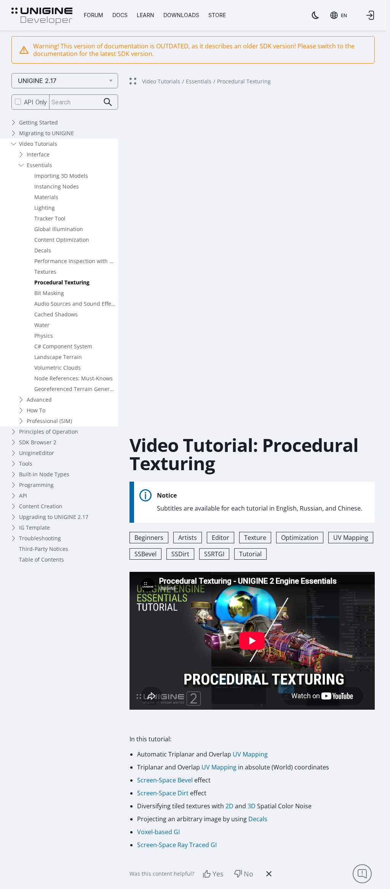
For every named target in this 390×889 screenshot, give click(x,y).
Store (217, 15)
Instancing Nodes (56, 186)
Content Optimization (61, 239)
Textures (45, 271)
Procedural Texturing (62, 282)
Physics (43, 335)
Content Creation (40, 506)
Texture (255, 537)
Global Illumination (58, 229)
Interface (38, 154)
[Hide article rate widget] (269, 874)
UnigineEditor (36, 452)
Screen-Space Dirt (163, 793)
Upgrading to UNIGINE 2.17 (53, 516)
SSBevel (145, 554)
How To (36, 410)
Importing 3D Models (61, 175)
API (23, 495)
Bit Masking (49, 293)
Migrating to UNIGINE (46, 133)
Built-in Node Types (44, 474)
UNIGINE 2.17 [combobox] (37, 81)
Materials (46, 197)
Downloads (181, 15)
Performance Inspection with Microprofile (76, 261)
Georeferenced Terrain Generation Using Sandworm (76, 389)
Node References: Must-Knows (73, 378)
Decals (42, 250)
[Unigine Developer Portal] (41, 16)
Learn (145, 15)
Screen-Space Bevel (165, 780)
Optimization (299, 537)
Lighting (44, 207)
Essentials (39, 165)
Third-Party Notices (43, 548)
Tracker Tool (50, 218)
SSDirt (180, 554)
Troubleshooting (40, 538)
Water (42, 325)
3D (252, 806)
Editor (220, 537)
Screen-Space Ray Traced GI (177, 845)
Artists (187, 537)
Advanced (39, 399)
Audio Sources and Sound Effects (76, 303)
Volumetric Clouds (57, 367)
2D (229, 806)
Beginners (148, 537)
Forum (93, 15)
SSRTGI (214, 554)
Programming (36, 484)
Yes (218, 873)
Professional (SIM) (49, 421)
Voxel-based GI (158, 832)
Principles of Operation (48, 431)
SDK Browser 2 (37, 442)
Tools (25, 463)
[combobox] (338, 15)
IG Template (34, 527)
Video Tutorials (38, 143)
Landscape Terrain (58, 357)
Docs (120, 15)
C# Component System (63, 346)
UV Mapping (350, 537)
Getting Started (38, 122)
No (248, 873)
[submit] (108, 102)
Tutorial (250, 554)
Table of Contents (41, 559)
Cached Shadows (56, 314)
